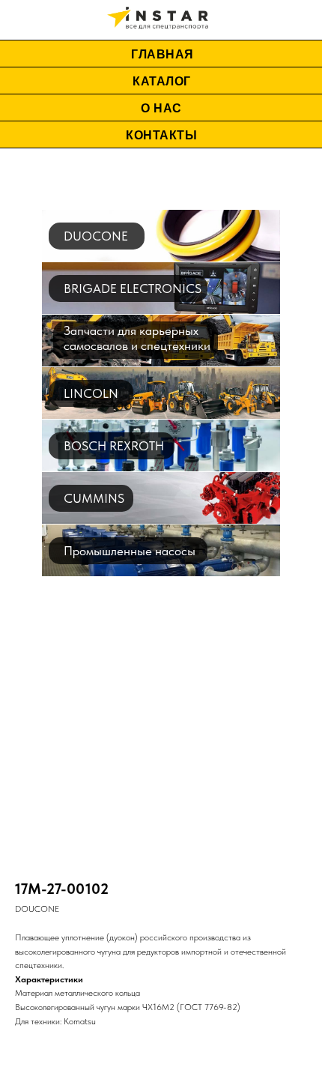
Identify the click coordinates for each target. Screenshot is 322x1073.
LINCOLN (91, 393)
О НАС (161, 108)
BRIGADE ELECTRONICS (132, 288)
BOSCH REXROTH (114, 445)
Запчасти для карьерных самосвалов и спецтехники (137, 338)
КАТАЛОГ (162, 81)
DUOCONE (96, 236)
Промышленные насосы (129, 550)
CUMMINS (94, 498)
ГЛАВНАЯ (162, 54)
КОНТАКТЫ (161, 135)
